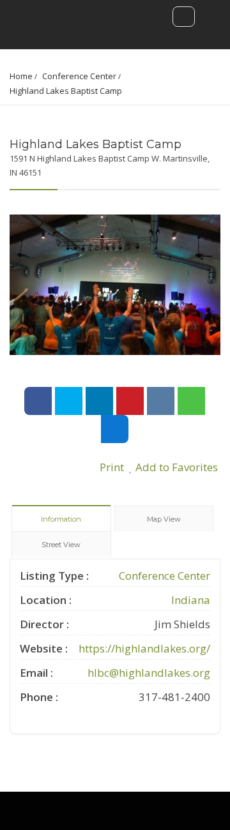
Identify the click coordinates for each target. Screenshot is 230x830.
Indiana (190, 599)
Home (21, 76)
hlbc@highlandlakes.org (149, 672)
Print (110, 467)
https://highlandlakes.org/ (144, 648)
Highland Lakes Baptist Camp (66, 90)
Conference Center (79, 76)
